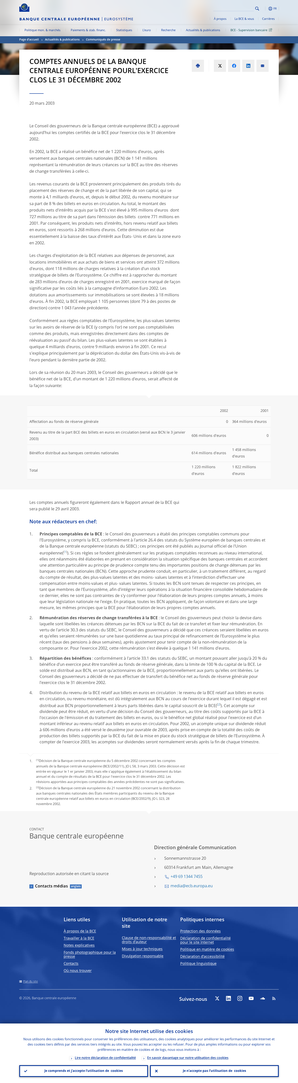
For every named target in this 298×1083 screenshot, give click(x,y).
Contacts (71, 964)
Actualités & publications (203, 30)
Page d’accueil (29, 39)
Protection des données (200, 931)
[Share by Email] (262, 66)
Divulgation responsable (142, 956)
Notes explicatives (79, 945)
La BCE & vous (244, 19)
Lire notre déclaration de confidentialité (105, 1058)
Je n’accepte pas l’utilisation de (214, 1071)
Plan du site (30, 981)
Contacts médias (51, 886)
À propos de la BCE (80, 931)
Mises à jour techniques (142, 949)
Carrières (268, 19)
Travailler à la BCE (79, 938)
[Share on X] (220, 66)
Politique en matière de (207, 949)
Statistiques (124, 30)
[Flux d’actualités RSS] (274, 998)
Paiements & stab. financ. (88, 30)
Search (257, 8)
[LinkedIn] (228, 998)
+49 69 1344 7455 (186, 877)
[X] (217, 998)
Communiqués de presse (103, 39)
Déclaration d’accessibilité (202, 957)
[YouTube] (251, 998)
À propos (220, 19)
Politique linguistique (198, 964)
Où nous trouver (78, 971)
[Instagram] (240, 998)
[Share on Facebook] (234, 66)
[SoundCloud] (262, 998)
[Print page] (198, 66)
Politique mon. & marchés (42, 30)
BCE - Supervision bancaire (248, 30)
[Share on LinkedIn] (248, 66)
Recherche (168, 30)
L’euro (147, 30)
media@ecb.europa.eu (191, 886)
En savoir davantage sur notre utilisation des (187, 1058)
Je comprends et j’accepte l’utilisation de (83, 1071)
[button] (264, 8)
